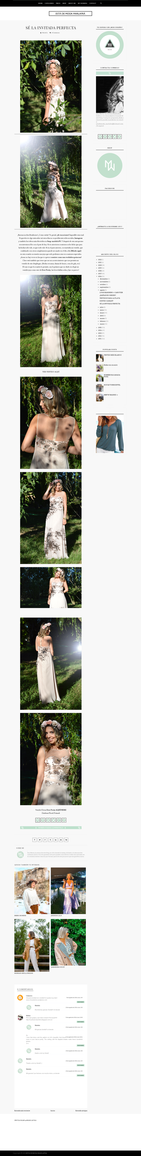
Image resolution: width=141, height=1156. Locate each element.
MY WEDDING (82, 3)
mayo (102, 313)
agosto (102, 290)
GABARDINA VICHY (58, 967)
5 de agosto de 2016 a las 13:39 (74, 1017)
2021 (100, 262)
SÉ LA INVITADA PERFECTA (51, 27)
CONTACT (92, 3)
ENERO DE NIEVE (20, 915)
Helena (28, 1015)
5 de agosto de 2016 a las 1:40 (74, 997)
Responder (81, 1002)
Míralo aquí (76, 251)
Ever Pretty (46, 270)
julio (102, 307)
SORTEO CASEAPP (106, 301)
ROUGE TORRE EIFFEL (112, 385)
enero (102, 324)
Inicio (53, 1111)
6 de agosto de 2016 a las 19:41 (74, 1037)
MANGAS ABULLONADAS (23, 973)
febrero (103, 321)
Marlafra (45, 33)
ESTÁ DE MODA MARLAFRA (36, 1153)
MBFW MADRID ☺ (111, 395)
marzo (102, 318)
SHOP (64, 3)
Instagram (78, 238)
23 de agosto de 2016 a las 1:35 (74, 1007)
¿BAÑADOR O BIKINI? (108, 295)
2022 (100, 260)
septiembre (104, 287)
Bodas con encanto (111, 365)
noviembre (104, 282)
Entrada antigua (81, 1111)
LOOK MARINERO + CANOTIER (111, 292)
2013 (100, 333)
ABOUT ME (72, 3)
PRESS (58, 3)
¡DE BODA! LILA (56, 915)
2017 (100, 274)
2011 (100, 339)
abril (102, 316)
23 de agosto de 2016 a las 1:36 (74, 1027)
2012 (100, 336)
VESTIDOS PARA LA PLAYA (110, 298)
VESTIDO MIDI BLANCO (113, 355)
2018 (100, 271)
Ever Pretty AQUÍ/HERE (56, 810)
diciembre (104, 279)
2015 (100, 327)
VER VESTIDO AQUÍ (50, 372)
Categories (49, 3)
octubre (103, 284)
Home (40, 3)
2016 (100, 276)
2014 (100, 330)
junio (102, 310)
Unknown (29, 996)
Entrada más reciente (22, 1111)
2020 (100, 265)
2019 (100, 268)
